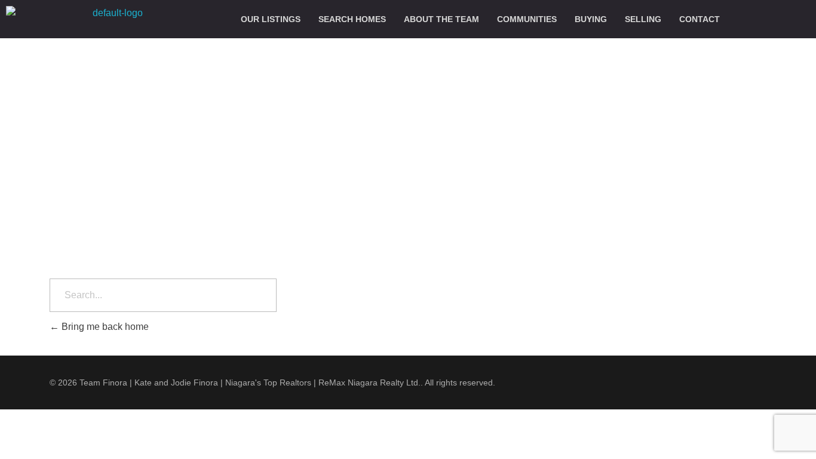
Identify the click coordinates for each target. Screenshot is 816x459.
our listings (270, 19)
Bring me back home (104, 327)
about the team (441, 19)
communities (527, 19)
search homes (352, 19)
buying (591, 19)
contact (699, 19)
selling (643, 19)
